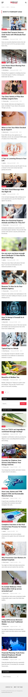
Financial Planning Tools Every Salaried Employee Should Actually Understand (13, 655)
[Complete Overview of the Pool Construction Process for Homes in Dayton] (14, 515)
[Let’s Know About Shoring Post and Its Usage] (14, 56)
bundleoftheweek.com (7, 692)
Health (4, 124)
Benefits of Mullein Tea (10, 377)
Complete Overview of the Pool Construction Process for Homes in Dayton (14, 527)
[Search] (25, 2)
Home (3, 62)
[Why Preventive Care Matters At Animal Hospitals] (14, 548)
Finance (4, 29)
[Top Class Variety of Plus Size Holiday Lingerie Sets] (14, 87)
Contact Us (9, 687)
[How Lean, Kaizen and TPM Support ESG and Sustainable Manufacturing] (14, 482)
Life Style (4, 155)
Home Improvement (7, 521)
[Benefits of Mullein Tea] (14, 368)
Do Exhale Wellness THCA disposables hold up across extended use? (12, 589)
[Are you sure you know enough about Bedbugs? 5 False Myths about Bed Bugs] (14, 244)
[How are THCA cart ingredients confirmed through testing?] (14, 420)
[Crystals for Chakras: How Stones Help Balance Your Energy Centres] (14, 451)
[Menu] (3, 2)
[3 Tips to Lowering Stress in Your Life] (14, 149)
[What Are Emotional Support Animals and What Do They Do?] (14, 211)
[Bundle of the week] (14, 2)
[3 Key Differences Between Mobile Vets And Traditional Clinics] (14, 611)
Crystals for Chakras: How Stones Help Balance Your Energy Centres (11, 462)
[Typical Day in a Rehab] (14, 339)
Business (4, 283)
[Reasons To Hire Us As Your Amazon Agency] (14, 277)
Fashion (4, 93)
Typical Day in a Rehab (10, 348)
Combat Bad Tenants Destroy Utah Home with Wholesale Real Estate (14, 35)
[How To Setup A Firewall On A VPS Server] (14, 308)
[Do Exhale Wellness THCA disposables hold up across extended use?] (14, 578)
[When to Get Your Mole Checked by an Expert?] (14, 118)
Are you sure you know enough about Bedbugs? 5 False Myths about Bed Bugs (13, 255)
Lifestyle (4, 457)
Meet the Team (18, 687)
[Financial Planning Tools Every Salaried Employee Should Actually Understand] (14, 644)
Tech (3, 314)
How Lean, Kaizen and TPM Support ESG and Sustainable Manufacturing (13, 494)
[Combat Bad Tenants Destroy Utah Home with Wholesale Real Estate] (14, 23)
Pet (3, 554)
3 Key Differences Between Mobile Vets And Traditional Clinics (12, 622)
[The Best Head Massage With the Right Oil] (14, 180)
